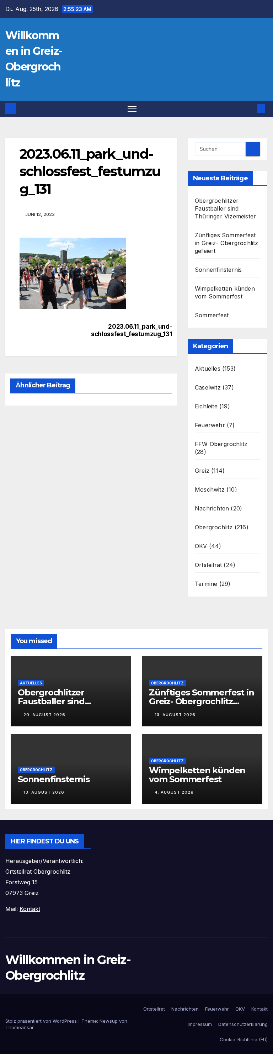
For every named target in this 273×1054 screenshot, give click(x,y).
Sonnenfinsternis (218, 269)
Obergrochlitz (214, 527)
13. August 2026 (175, 714)
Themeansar (19, 1027)
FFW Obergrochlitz (221, 443)
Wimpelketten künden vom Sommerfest (197, 774)
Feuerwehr (210, 425)
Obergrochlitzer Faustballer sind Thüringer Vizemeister (225, 208)
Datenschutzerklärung (243, 1024)
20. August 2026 (44, 714)
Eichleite (206, 406)
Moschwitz (210, 489)
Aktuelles (207, 368)
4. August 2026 (174, 792)
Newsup (109, 1021)
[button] (250, 108)
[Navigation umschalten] (132, 108)
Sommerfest (212, 315)
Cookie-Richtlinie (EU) (244, 1039)
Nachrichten (212, 508)
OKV (201, 546)
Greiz (202, 470)
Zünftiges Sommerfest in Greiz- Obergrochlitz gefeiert (226, 243)
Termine (206, 583)
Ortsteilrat (208, 564)
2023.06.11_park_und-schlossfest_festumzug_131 (126, 330)
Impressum (200, 1024)
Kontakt (259, 1009)
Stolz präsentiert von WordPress (41, 1021)
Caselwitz (208, 387)
